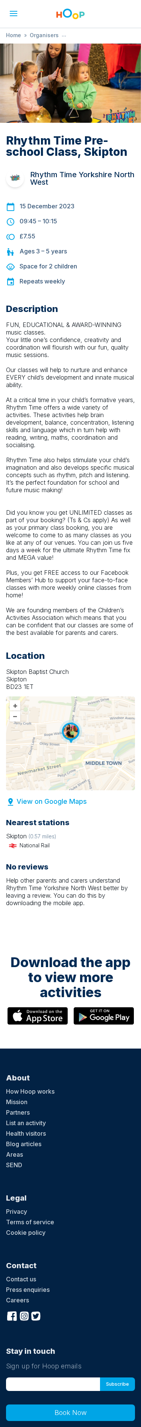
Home (13, 35)
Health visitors (26, 1133)
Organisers (44, 35)
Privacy (16, 1211)
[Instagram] (24, 1315)
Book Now (71, 1412)
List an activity (26, 1123)
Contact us (21, 1279)
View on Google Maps (52, 801)
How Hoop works (30, 1091)
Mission (16, 1102)
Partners (18, 1112)
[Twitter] (36, 1315)
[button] (14, 14)
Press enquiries (28, 1289)
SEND (14, 1165)
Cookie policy (25, 1232)
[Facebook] (12, 1315)
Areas (14, 1154)
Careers (17, 1300)
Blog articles (23, 1144)
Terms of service (30, 1222)
